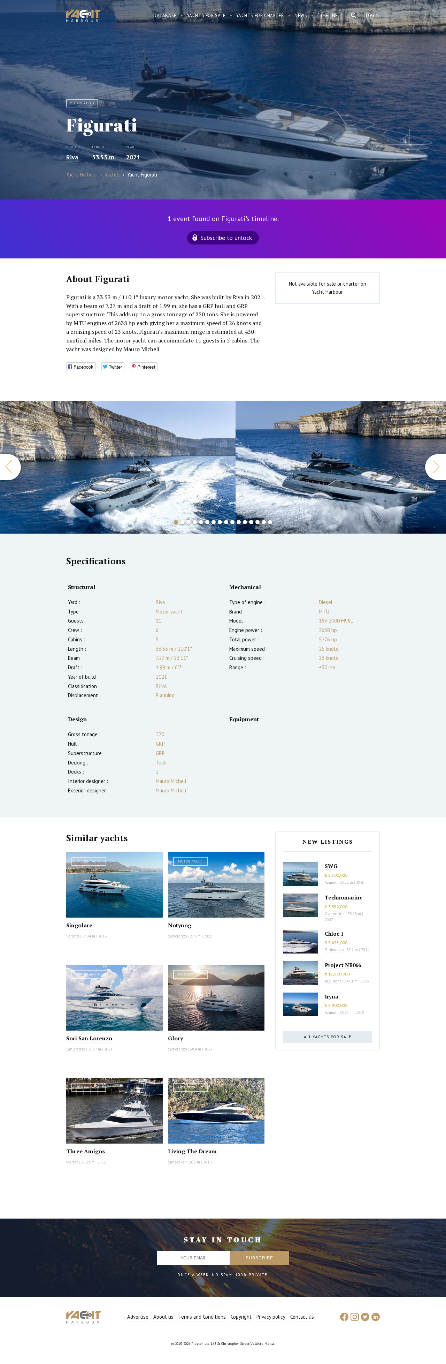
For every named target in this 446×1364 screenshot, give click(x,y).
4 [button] (195, 522)
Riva (72, 157)
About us (163, 1316)
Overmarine (335, 913)
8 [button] (220, 522)
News (300, 15)
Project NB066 (343, 965)
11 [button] (239, 522)
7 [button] (214, 522)
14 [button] (257, 522)
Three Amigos (85, 1151)
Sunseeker (177, 1162)
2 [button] (182, 522)
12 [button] (245, 522)
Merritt (72, 1162)
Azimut (331, 882)
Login (372, 15)
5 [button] (201, 522)
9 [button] (226, 522)
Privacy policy (270, 1316)
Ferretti (72, 936)
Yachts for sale (206, 15)
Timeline (327, 15)
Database (165, 15)
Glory (175, 1038)
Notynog (179, 925)
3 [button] (188, 522)
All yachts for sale (327, 1036)
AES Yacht (333, 981)
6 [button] (207, 522)
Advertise (137, 1316)
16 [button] (270, 522)
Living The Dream (192, 1151)
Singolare (79, 925)
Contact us (302, 1316)
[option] (118, 467)
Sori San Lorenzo (89, 1038)
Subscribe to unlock (226, 238)
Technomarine (344, 897)
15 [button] (264, 522)
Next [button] (435, 467)
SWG (331, 865)
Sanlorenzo (177, 936)
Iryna (331, 996)
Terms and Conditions (202, 1316)
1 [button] (176, 522)
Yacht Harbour (83, 17)
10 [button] (232, 522)
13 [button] (251, 522)
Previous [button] (10, 467)
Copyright (241, 1316)
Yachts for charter (260, 15)
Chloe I (334, 933)
